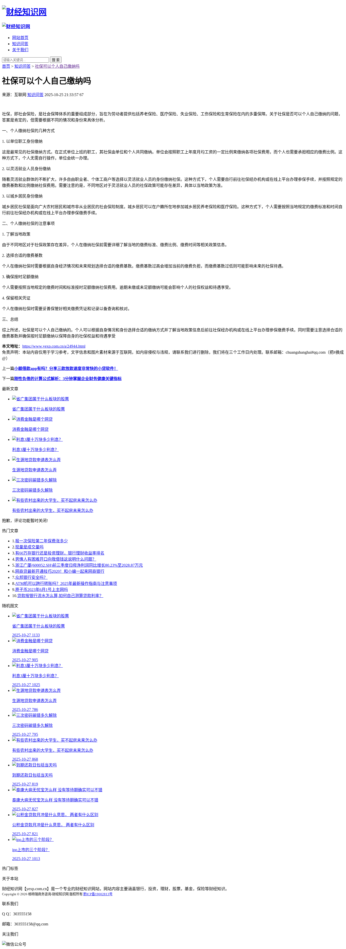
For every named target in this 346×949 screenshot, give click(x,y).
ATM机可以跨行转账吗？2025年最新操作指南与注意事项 (66, 583)
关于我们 (20, 50)
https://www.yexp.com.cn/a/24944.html (53, 346)
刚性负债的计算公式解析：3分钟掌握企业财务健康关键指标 (68, 379)
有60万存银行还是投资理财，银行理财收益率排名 (59, 553)
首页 (6, 66)
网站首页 (20, 37)
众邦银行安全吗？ (31, 577)
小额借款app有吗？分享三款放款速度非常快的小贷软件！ (66, 368)
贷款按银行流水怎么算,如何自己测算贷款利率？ (60, 596)
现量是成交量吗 (29, 547)
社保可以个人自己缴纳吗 (57, 66)
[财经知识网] (24, 11)
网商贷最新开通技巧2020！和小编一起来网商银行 (59, 571)
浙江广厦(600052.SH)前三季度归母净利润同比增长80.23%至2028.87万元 (79, 565)
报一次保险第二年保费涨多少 (41, 541)
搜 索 (56, 60)
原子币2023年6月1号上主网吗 (41, 589)
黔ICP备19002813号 (97, 894)
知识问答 (20, 44)
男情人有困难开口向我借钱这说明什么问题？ (55, 559)
